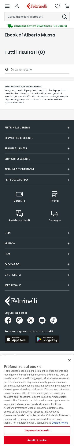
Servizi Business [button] (16, 148)
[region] (37, 400)
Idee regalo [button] (13, 285)
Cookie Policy (60, 422)
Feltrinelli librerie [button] (17, 127)
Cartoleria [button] (13, 275)
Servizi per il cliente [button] (19, 138)
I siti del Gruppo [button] (16, 180)
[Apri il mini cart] (67, 6)
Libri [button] (8, 233)
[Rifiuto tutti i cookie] (69, 360)
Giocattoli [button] (13, 264)
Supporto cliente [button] (17, 159)
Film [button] (7, 254)
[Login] (16, 6)
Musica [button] (10, 243)
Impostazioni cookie (37, 430)
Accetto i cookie (36, 440)
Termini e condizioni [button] (19, 169)
